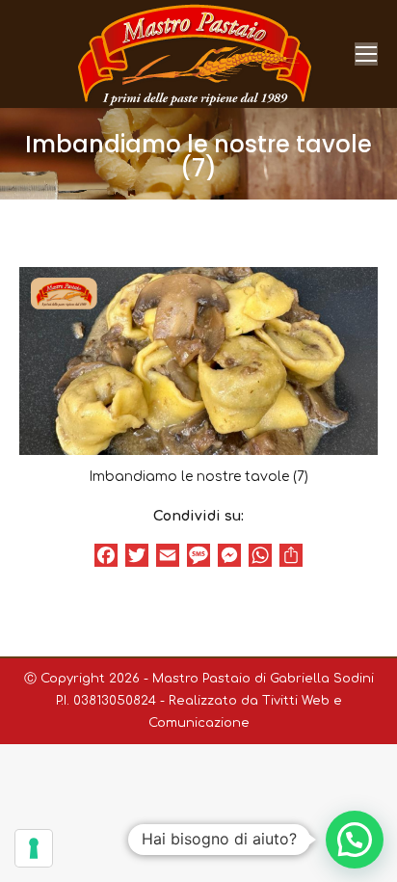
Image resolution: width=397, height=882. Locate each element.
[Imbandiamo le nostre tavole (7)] (198, 361)
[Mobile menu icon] (366, 54)
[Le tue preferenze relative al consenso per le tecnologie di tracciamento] (33, 848)
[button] (355, 840)
